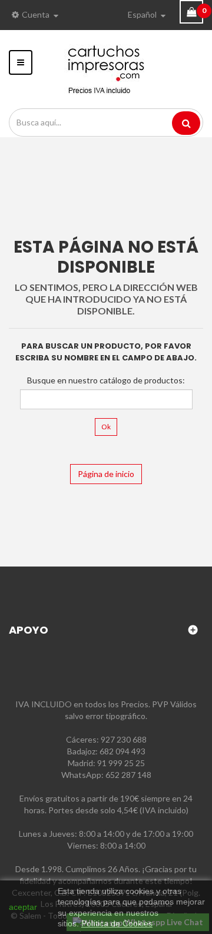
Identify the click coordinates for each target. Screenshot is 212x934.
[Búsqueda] (186, 123)
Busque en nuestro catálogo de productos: (106, 380)
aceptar (23, 907)
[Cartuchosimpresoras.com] (106, 68)
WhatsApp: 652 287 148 (106, 775)
